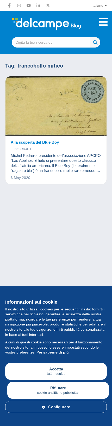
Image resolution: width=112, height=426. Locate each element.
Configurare (59, 407)
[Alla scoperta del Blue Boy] (56, 106)
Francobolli (21, 148)
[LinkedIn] (38, 5)
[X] (48, 5)
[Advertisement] (56, 256)
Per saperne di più (52, 352)
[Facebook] (9, 5)
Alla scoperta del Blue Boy (35, 142)
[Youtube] (28, 5)
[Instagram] (19, 5)
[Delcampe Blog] (56, 24)
